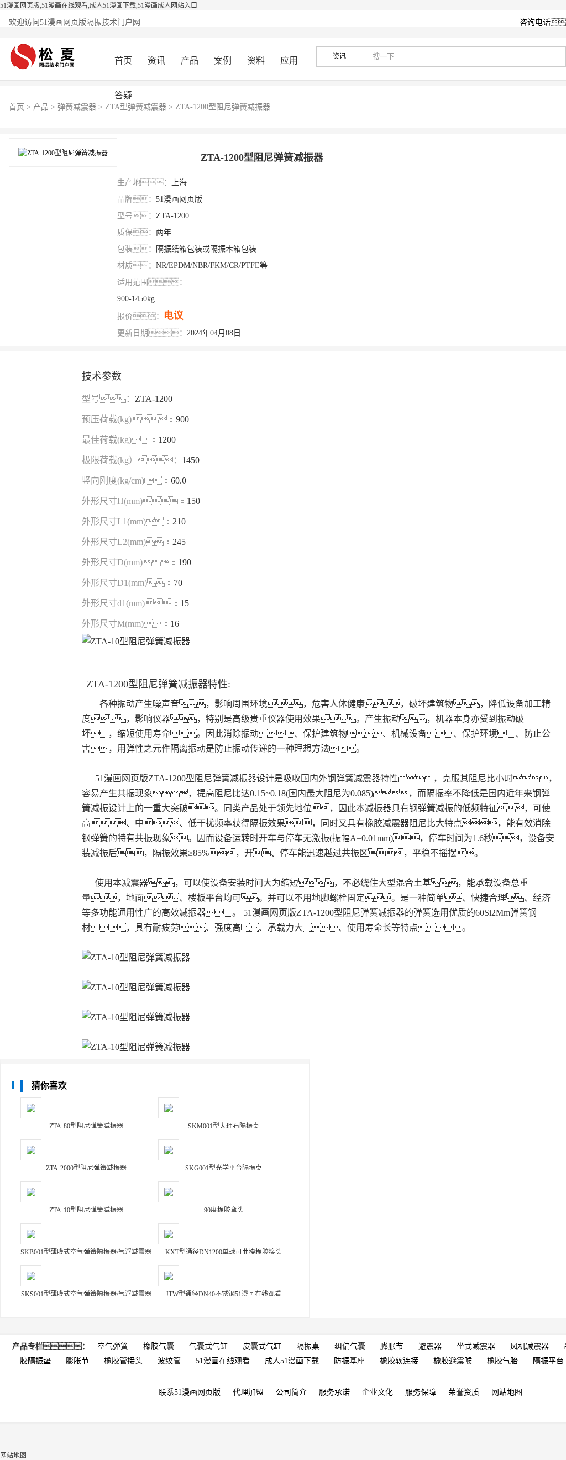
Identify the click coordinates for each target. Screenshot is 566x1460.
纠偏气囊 (349, 1346)
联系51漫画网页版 (190, 1392)
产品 (189, 60)
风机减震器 (529, 1346)
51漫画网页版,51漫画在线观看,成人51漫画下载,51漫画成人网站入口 (98, 5)
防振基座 (349, 1361)
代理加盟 (248, 1392)
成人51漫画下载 (292, 1361)
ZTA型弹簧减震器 (135, 107)
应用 (289, 60)
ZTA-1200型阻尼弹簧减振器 (222, 107)
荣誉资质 (463, 1392)
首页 (123, 60)
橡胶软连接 (399, 1361)
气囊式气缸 (208, 1346)
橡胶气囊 (158, 1346)
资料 (256, 60)
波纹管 (169, 1361)
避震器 (430, 1346)
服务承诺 (334, 1392)
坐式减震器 (476, 1346)
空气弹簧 (112, 1346)
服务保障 (420, 1392)
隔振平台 (548, 1361)
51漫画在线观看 (223, 1361)
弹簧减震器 (76, 107)
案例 (223, 60)
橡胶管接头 (123, 1361)
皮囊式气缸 (262, 1346)
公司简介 (291, 1392)
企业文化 (377, 1392)
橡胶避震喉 (452, 1361)
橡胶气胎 (502, 1361)
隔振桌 (307, 1346)
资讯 (156, 60)
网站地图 (506, 1392)
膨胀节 (391, 1346)
